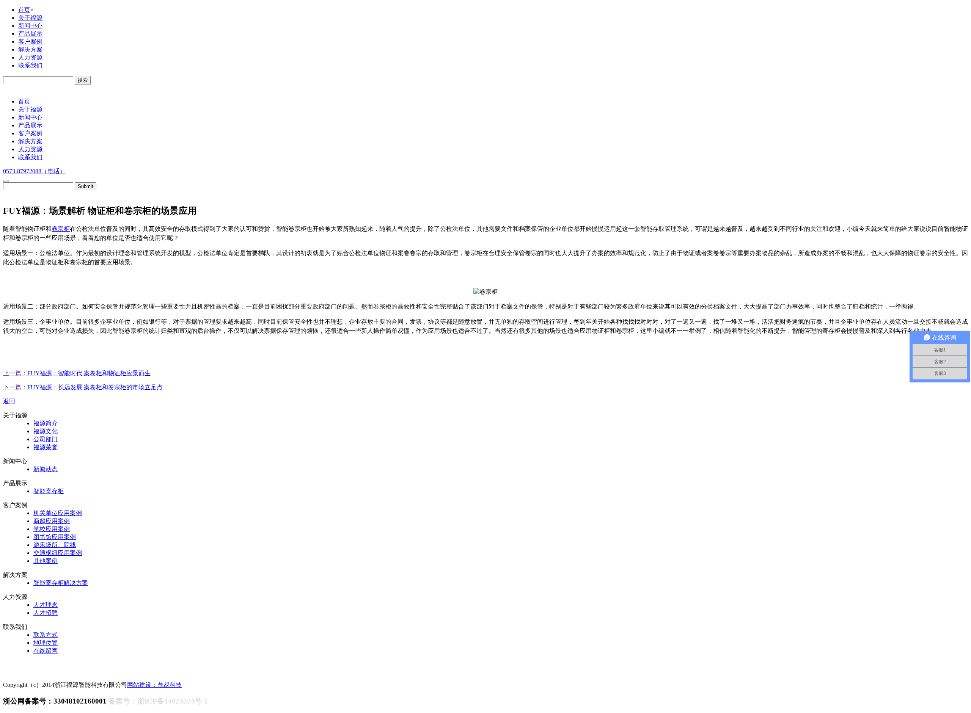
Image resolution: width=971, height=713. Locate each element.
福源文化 (45, 431)
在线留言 (45, 650)
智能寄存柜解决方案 (60, 583)
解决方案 (30, 49)
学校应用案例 (51, 529)
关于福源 (30, 17)
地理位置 (45, 642)
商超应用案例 (51, 521)
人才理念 (45, 605)
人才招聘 (45, 613)
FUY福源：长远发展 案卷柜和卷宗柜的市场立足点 (95, 387)
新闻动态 (45, 469)
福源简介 (45, 423)
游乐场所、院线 (54, 545)
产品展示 (30, 33)
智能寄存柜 (48, 491)
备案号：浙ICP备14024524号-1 (158, 701)
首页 (24, 9)
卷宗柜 (61, 229)
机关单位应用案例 (57, 513)
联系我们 (30, 65)
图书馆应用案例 (54, 537)
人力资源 (30, 57)
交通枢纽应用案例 (57, 553)
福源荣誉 (45, 447)
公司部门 (45, 439)
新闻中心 (30, 25)
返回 (9, 401)
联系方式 (45, 635)
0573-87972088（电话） (34, 171)
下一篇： (15, 387)
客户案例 (30, 41)
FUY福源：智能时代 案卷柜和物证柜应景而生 (89, 373)
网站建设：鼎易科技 (154, 685)
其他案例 (45, 561)
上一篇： (15, 373)
